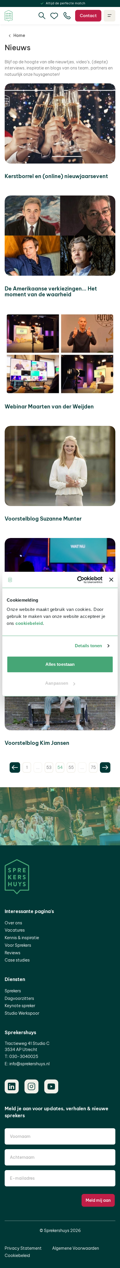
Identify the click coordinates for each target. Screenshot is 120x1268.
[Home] (9, 15)
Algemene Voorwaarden (75, 1248)
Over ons (13, 923)
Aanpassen (56, 683)
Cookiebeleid (17, 1255)
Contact (88, 15)
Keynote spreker (20, 1005)
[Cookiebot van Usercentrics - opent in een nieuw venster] (78, 580)
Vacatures (15, 930)
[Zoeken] (42, 15)
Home (19, 35)
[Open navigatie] (109, 15)
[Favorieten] (54, 15)
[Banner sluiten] (111, 580)
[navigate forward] (105, 767)
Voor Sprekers (18, 945)
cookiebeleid (29, 623)
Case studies (17, 960)
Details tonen (88, 645)
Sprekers (13, 990)
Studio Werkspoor (22, 1013)
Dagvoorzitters (19, 998)
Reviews (12, 952)
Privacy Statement (23, 1248)
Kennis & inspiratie (22, 937)
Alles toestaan (60, 664)
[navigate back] (15, 767)
